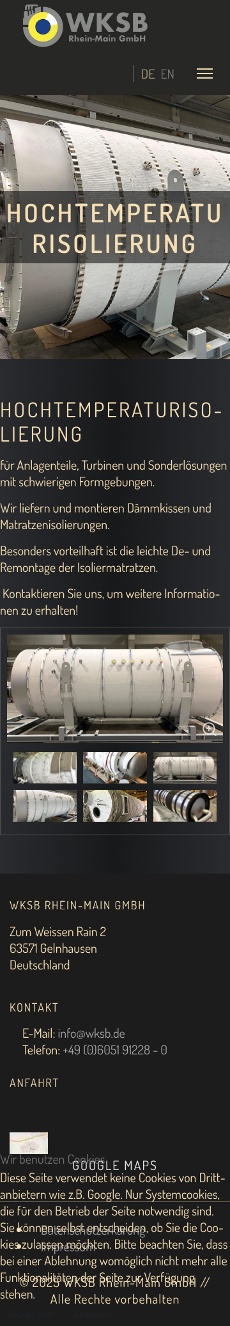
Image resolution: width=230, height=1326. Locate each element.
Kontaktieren (34, 593)
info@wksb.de (91, 1032)
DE (148, 73)
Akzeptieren (31, 1313)
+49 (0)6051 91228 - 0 (115, 1049)
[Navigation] (205, 73)
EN (167, 73)
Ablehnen (92, 1313)
